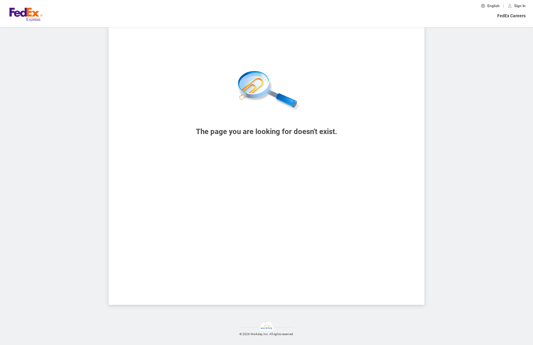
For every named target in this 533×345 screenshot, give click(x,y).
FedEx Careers (511, 15)
